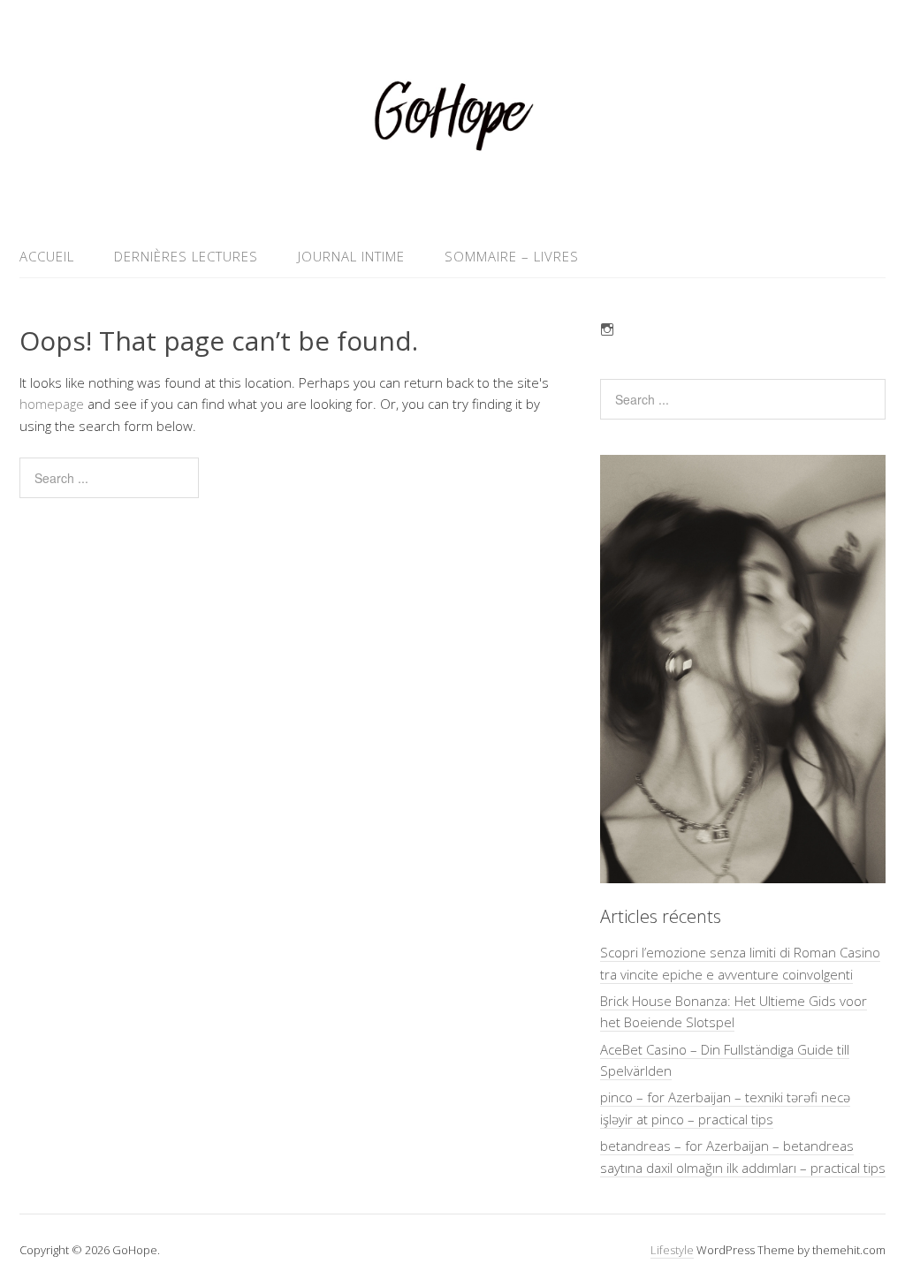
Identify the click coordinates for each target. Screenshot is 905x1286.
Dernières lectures (186, 256)
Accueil (46, 256)
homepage (51, 403)
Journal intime (351, 256)
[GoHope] (452, 193)
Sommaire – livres (512, 256)
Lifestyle (672, 1250)
